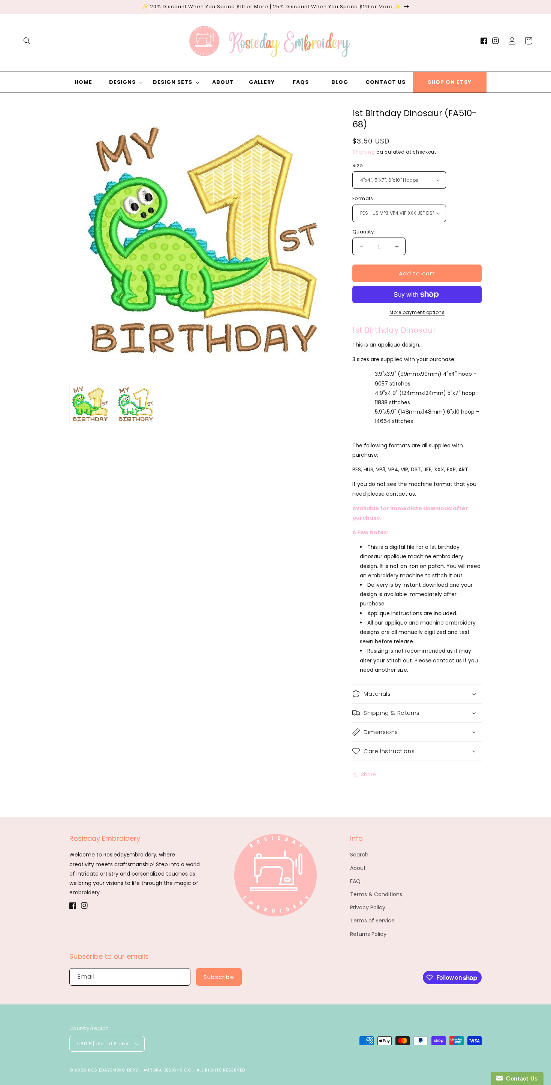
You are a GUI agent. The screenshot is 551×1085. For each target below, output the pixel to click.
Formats (362, 198)
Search (359, 854)
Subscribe (219, 977)
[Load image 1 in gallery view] (90, 404)
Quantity (363, 231)
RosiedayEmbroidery (113, 1070)
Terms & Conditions (376, 894)
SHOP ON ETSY (450, 82)
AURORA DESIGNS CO (168, 1070)
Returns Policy (368, 934)
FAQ (355, 881)
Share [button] (368, 774)
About (358, 868)
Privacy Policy (367, 907)
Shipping (363, 152)
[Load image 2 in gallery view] (135, 404)
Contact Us (520, 1078)
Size (357, 165)
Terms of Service (372, 920)
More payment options (417, 312)
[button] (27, 41)
